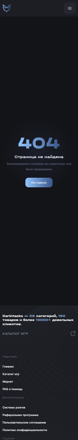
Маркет (7, 381)
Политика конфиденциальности (24, 430)
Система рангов (13, 407)
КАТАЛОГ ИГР (15, 334)
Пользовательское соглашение (24, 422)
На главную (39, 182)
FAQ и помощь (12, 389)
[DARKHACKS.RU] (6, 8)
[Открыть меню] (70, 8)
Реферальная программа (20, 415)
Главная (8, 366)
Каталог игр (10, 374)
